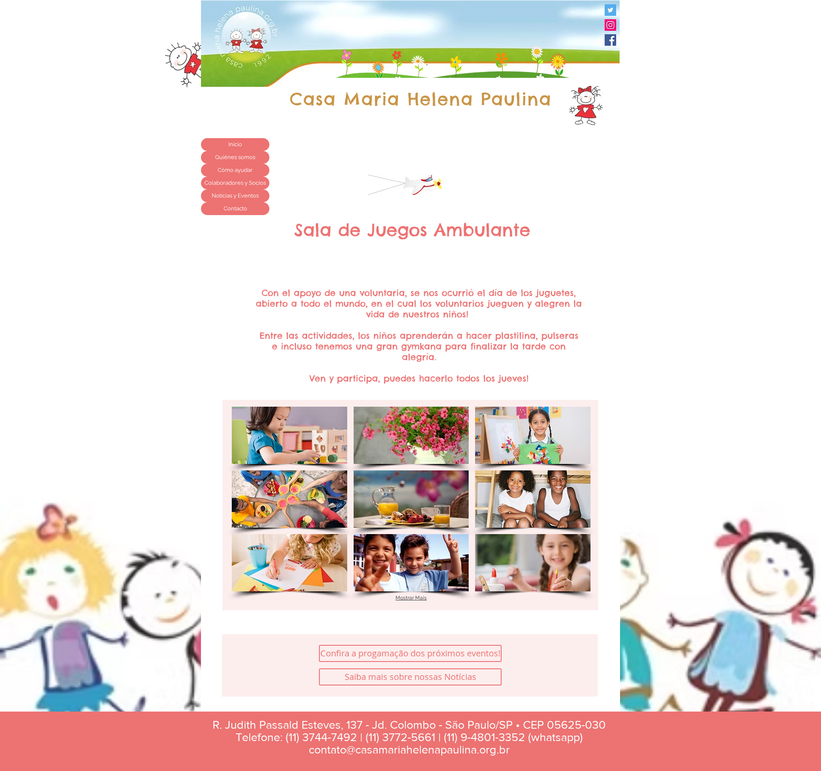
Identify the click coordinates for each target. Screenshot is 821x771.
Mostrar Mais (411, 598)
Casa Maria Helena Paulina (421, 99)
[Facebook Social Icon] (610, 40)
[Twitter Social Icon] (610, 10)
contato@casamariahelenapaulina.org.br (409, 749)
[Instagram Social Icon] (610, 25)
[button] (289, 435)
